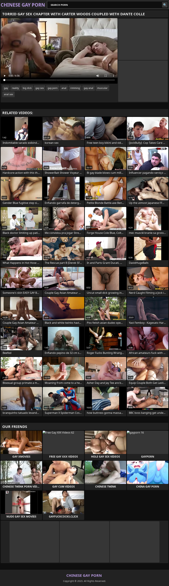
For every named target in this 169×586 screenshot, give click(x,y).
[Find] (165, 5)
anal (64, 88)
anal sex (8, 94)
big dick (27, 88)
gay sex (39, 88)
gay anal (88, 88)
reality (15, 88)
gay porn (53, 88)
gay (6, 88)
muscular (102, 88)
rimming (75, 88)
